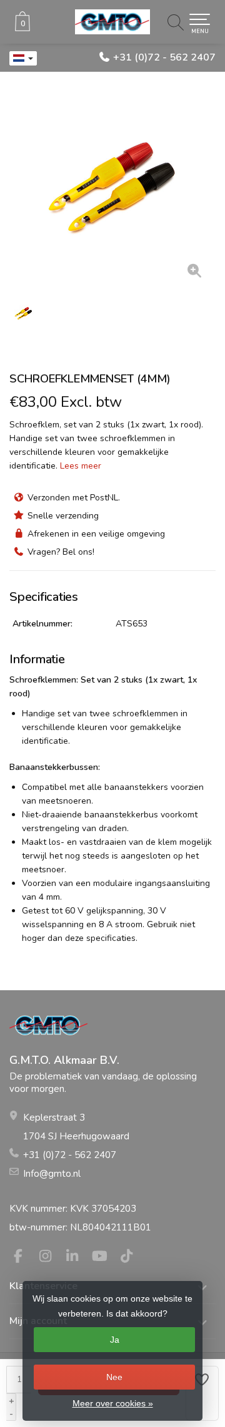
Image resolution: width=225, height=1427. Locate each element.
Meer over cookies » (112, 1403)
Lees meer (80, 466)
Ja (114, 1340)
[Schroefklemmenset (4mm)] (112, 187)
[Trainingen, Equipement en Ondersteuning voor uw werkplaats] (112, 21)
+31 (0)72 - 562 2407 (164, 57)
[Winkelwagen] (22, 28)
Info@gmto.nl (52, 1173)
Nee (114, 1377)
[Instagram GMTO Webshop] (50, 1258)
